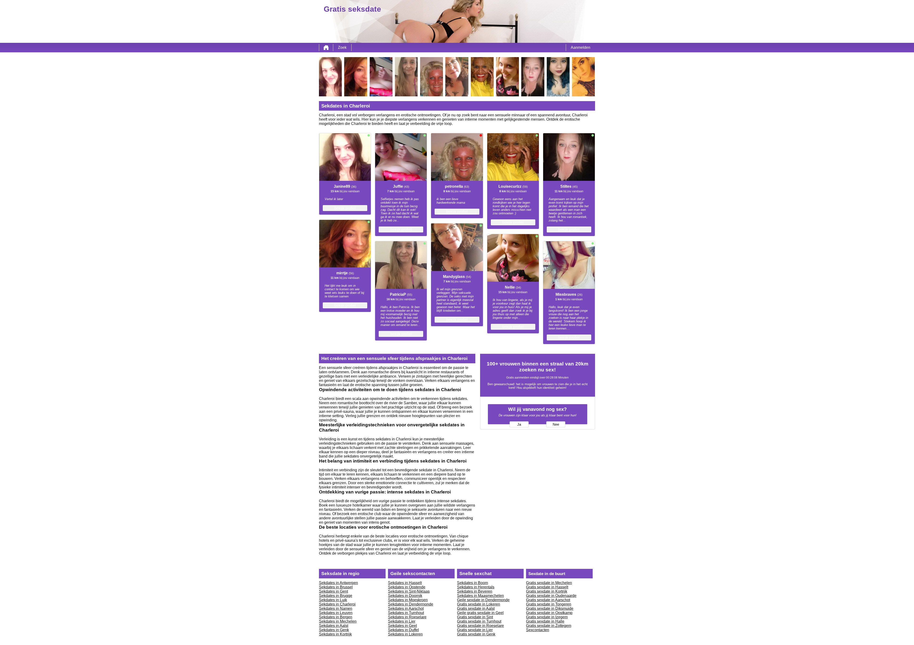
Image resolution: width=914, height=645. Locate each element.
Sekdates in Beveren (474, 591)
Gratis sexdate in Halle (545, 621)
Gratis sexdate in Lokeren (478, 604)
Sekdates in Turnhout (406, 613)
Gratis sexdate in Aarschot (548, 600)
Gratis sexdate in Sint (475, 617)
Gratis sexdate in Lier (475, 630)
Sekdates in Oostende (406, 587)
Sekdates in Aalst (333, 626)
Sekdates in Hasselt (405, 583)
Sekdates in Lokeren (405, 634)
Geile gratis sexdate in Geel (480, 613)
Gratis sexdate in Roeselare (480, 626)
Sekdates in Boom (472, 583)
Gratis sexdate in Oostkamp (549, 613)
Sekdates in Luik (333, 600)
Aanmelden (580, 47)
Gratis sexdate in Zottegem (548, 626)
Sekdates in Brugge (335, 596)
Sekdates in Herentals (475, 587)
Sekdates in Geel (402, 626)
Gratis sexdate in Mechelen (549, 583)
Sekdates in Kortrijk (335, 634)
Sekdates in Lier (401, 621)
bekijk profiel (345, 208)
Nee (556, 424)
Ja (519, 424)
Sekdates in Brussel (336, 587)
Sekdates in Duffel (403, 630)
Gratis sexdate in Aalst (476, 608)
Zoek (342, 47)
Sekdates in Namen (335, 608)
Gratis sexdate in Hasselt (547, 587)
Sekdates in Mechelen (338, 621)
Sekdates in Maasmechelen (480, 596)
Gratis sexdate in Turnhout (479, 621)
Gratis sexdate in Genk (476, 634)
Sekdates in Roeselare (407, 617)
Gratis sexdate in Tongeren (548, 604)
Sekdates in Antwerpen (338, 583)
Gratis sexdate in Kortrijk (546, 591)
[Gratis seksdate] (326, 47)
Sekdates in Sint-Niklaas (409, 591)
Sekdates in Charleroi (337, 604)
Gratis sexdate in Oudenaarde (551, 596)
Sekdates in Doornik (405, 596)
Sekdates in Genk (334, 630)
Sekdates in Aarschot (406, 608)
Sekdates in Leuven (336, 613)
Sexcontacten (537, 630)
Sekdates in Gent (333, 591)
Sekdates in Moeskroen (408, 600)
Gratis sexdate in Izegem (547, 617)
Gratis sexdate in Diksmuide (549, 608)
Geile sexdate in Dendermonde (483, 600)
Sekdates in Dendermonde (410, 604)
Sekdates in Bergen (335, 617)
